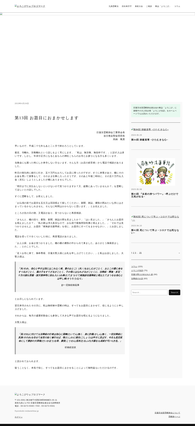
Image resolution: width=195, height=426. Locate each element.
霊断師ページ (174, 417)
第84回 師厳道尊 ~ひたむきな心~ (149, 139)
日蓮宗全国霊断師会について (167, 413)
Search (174, 292)
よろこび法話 (137, 270)
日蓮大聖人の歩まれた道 (142, 274)
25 (140, 253)
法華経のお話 (137, 278)
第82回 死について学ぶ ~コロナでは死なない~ (155, 231)
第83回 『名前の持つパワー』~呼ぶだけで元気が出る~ (154, 195)
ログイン (19, 417)
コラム (134, 266)
